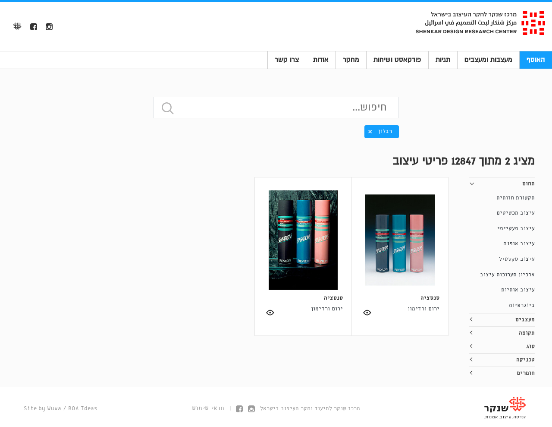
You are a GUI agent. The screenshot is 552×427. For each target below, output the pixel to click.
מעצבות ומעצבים (488, 59)
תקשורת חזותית (515, 198)
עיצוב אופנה (519, 244)
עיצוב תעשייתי (516, 228)
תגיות (443, 59)
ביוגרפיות (522, 305)
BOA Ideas (82, 408)
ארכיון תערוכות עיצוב (507, 275)
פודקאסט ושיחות (397, 59)
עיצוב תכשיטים (515, 213)
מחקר (351, 59)
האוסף (536, 59)
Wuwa (54, 408)
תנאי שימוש (208, 408)
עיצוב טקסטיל (517, 259)
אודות (321, 59)
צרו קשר (287, 59)
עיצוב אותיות (518, 290)
